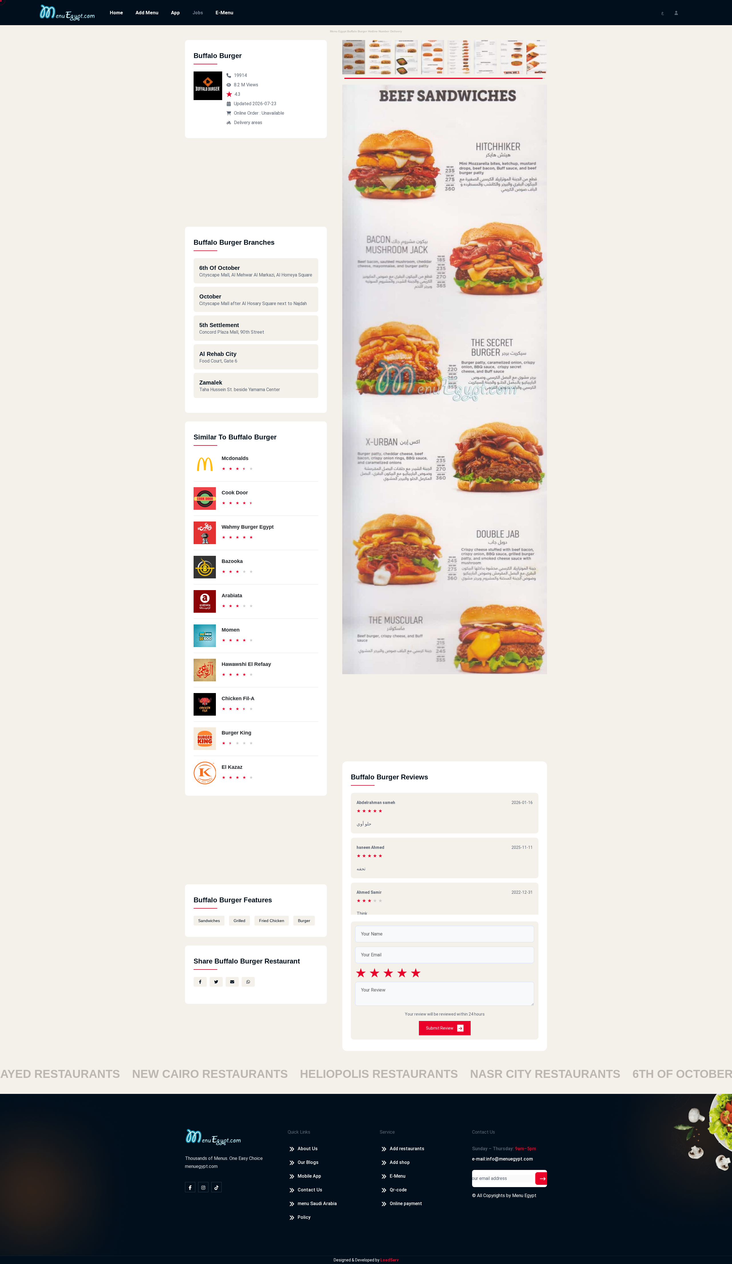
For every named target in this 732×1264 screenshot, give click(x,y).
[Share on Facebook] (200, 982)
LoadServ (389, 1260)
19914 (240, 75)
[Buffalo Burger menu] (353, 57)
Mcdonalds (235, 458)
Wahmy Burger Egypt (248, 527)
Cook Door (235, 492)
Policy (304, 1217)
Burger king (236, 733)
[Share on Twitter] (216, 982)
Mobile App (309, 1176)
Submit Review (440, 1028)
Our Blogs (308, 1162)
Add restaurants (407, 1148)
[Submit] (542, 1178)
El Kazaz (232, 767)
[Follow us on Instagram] (203, 1187)
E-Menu (224, 12)
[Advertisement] (256, 187)
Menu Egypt (524, 1195)
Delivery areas (248, 122)
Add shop (400, 1162)
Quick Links (299, 1132)
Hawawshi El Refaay (246, 664)
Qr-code (398, 1190)
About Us (308, 1148)
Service (387, 1132)
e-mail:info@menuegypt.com (502, 1159)
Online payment (406, 1203)
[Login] (676, 12)
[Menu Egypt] (67, 12)
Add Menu (147, 12)
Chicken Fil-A (238, 698)
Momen (231, 630)
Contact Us (310, 1190)
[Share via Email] (232, 982)
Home (116, 12)
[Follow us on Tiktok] (216, 1187)
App (175, 12)
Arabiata (232, 595)
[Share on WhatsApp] (248, 982)
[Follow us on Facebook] (190, 1187)
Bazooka (232, 561)
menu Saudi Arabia (317, 1203)
